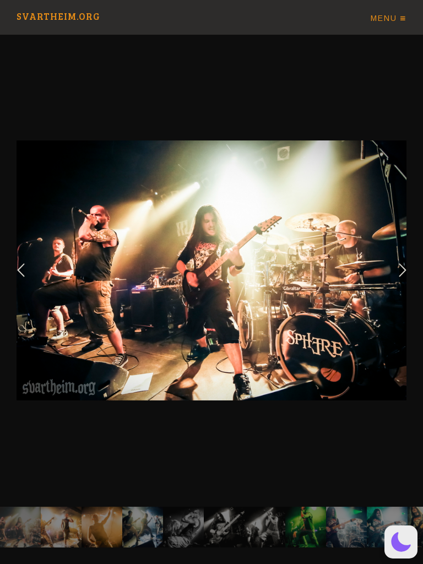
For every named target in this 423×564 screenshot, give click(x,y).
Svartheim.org (58, 17)
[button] (400, 541)
